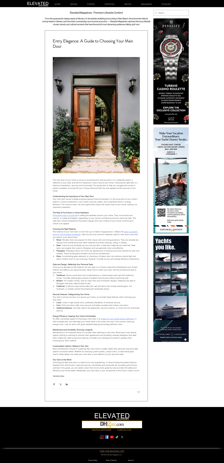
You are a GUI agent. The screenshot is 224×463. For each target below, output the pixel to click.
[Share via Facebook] (54, 384)
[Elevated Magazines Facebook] (107, 437)
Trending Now (58, 376)
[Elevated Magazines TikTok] (117, 437)
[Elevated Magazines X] (122, 437)
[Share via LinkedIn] (66, 384)
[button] (73, 4)
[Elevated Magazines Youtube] (112, 437)
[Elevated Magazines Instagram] (102, 437)
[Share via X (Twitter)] (60, 384)
